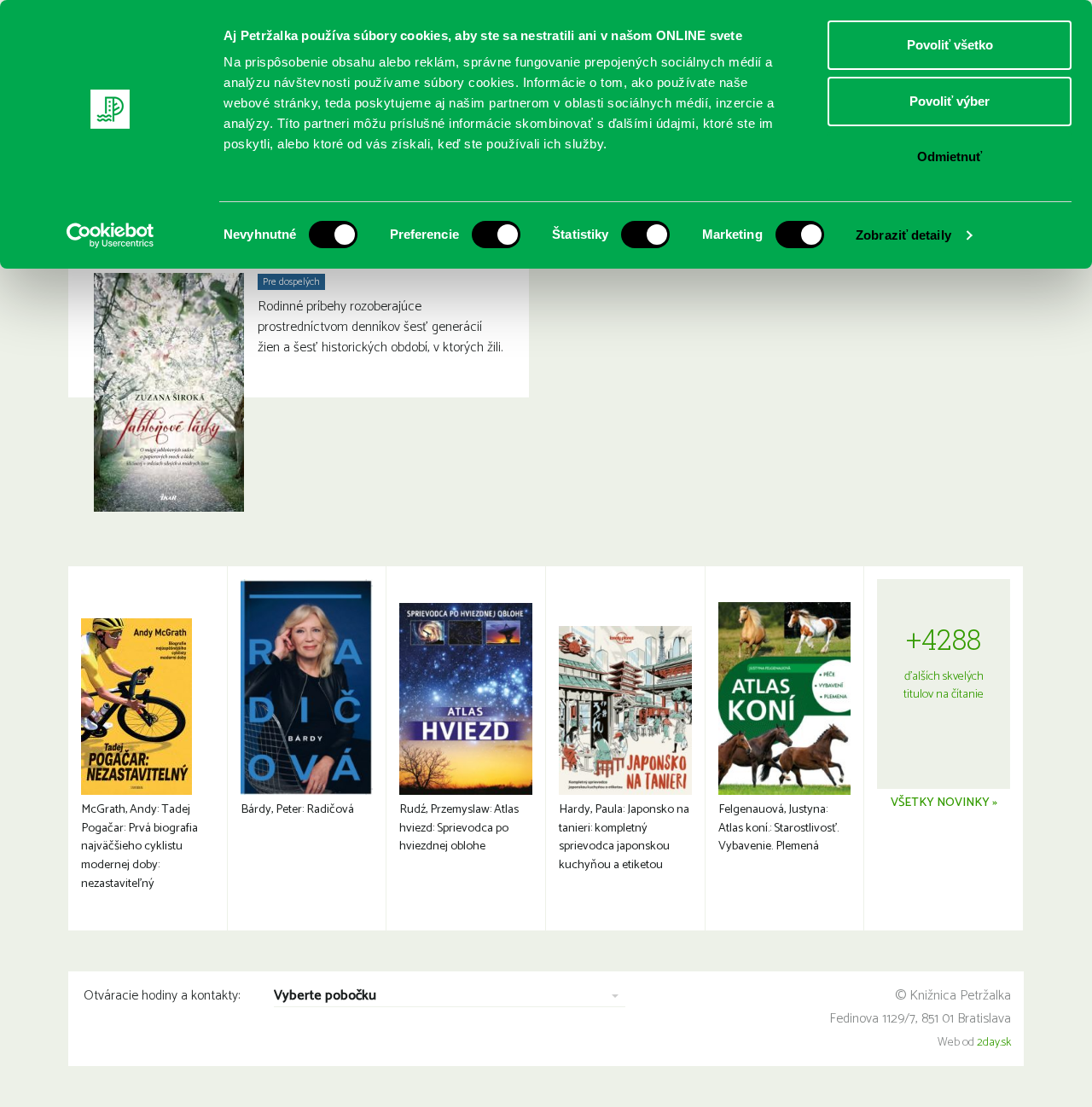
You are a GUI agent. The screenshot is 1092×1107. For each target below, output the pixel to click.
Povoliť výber (949, 101)
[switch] (496, 234)
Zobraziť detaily (903, 235)
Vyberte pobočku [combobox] (325, 996)
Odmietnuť (949, 156)
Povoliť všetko (950, 45)
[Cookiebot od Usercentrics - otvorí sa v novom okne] (110, 235)
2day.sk (994, 1042)
